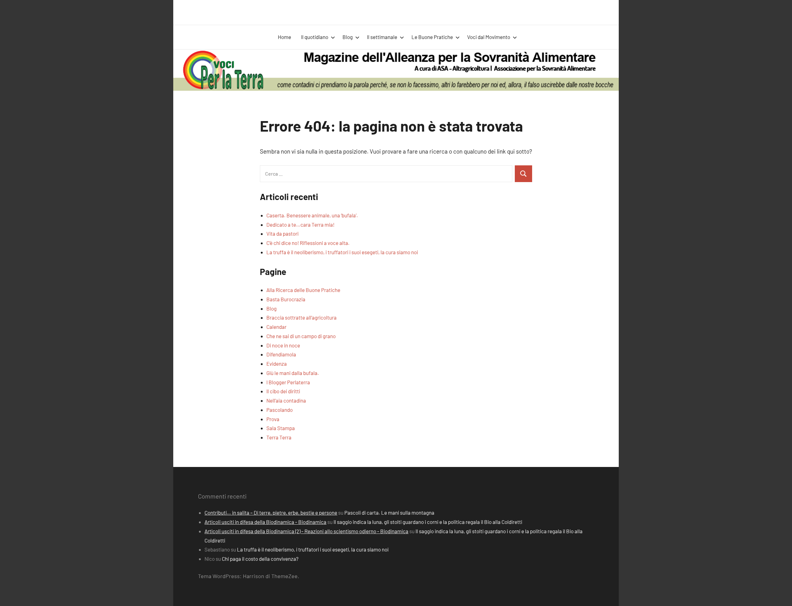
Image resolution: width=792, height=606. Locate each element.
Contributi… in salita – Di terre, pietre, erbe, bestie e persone (270, 512)
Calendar (276, 327)
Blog (347, 37)
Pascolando (279, 410)
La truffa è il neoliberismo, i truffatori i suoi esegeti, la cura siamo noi (342, 252)
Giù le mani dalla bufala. (292, 373)
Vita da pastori (282, 233)
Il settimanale (382, 37)
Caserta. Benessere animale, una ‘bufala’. (312, 215)
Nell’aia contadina (286, 400)
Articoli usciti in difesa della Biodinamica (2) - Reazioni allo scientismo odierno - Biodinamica (306, 531)
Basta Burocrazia (285, 299)
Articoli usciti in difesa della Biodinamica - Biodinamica (265, 522)
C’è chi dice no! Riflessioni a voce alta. (308, 243)
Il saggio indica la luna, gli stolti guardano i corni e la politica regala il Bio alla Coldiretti (428, 522)
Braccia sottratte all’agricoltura (301, 317)
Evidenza (276, 363)
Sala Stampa (280, 428)
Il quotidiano (314, 37)
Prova (272, 419)
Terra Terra (278, 437)
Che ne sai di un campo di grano (301, 336)
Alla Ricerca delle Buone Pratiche (303, 290)
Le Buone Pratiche (432, 37)
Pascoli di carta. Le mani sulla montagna (389, 512)
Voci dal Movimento (488, 37)
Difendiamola (281, 354)
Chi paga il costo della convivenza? (260, 559)
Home (284, 37)
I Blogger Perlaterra (288, 382)
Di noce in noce (283, 345)
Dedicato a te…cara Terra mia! (300, 224)
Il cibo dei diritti (283, 391)
